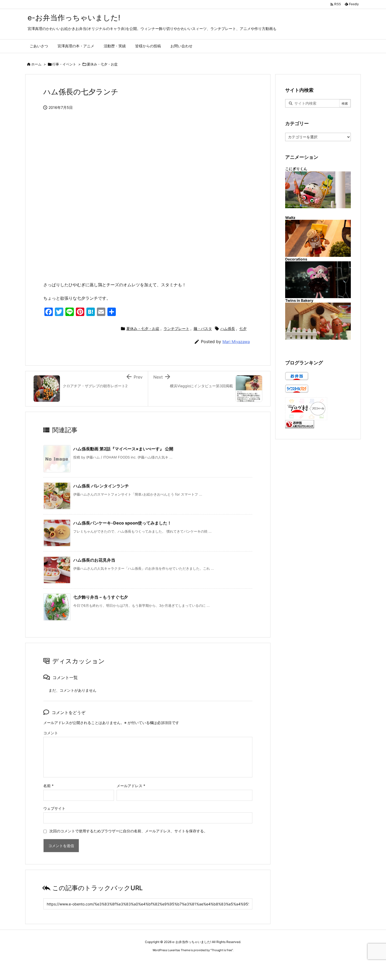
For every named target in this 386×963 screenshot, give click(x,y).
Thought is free (221, 950)
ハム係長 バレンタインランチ (101, 485)
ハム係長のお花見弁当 (94, 560)
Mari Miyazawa (236, 341)
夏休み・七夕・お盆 (102, 64)
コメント (50, 733)
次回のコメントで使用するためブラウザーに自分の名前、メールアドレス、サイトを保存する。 (128, 831)
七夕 (243, 328)
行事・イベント (64, 64)
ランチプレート (176, 328)
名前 (48, 785)
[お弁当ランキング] (299, 423)
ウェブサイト (54, 808)
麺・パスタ (203, 328)
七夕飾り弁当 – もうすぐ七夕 (100, 597)
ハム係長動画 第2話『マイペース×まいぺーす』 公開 (123, 448)
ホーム (36, 64)
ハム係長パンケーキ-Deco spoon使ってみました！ (122, 523)
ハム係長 (227, 328)
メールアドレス (131, 785)
